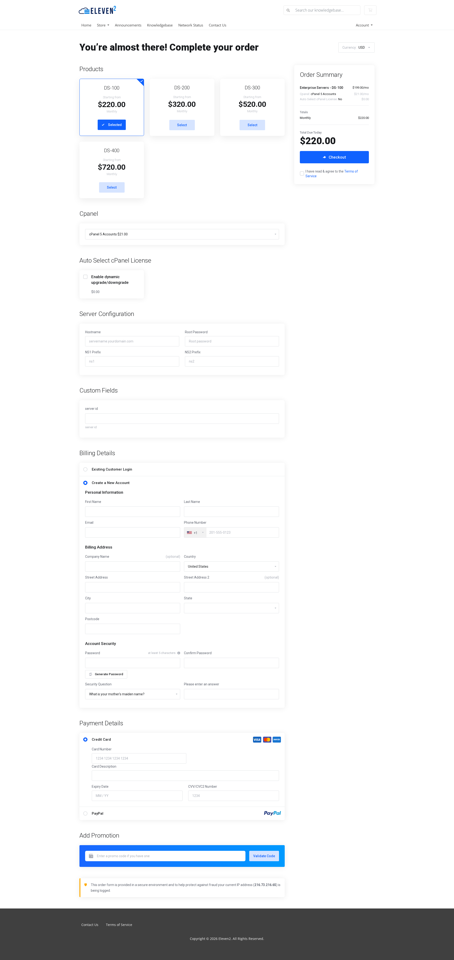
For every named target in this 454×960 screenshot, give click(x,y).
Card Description (104, 766)
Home (86, 25)
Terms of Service (119, 924)
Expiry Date (100, 786)
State (188, 598)
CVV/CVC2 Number (202, 786)
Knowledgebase (160, 25)
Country (190, 556)
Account (363, 25)
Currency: (353, 47)
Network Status (190, 25)
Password (92, 653)
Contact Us (217, 25)
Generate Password (109, 674)
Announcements (128, 25)
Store (101, 25)
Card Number (102, 749)
